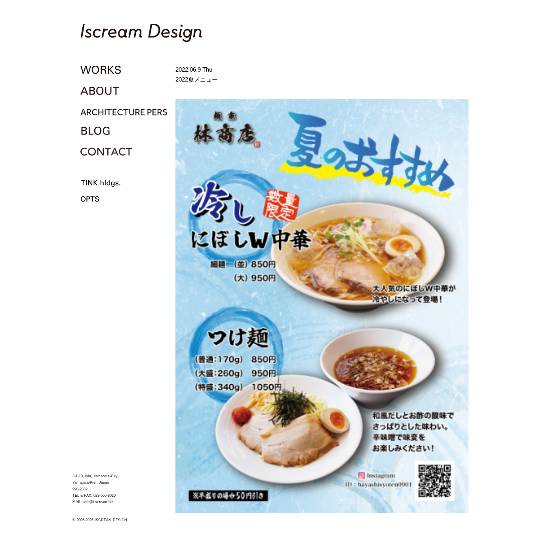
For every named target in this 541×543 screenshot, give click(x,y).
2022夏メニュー (196, 79)
